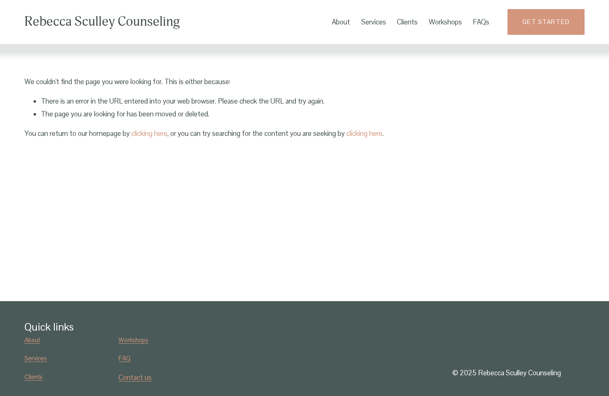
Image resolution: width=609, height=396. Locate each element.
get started (546, 22)
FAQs (481, 22)
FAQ (124, 358)
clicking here (149, 133)
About (341, 22)
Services (373, 22)
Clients (407, 22)
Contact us (135, 377)
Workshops (445, 22)
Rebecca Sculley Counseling (102, 21)
